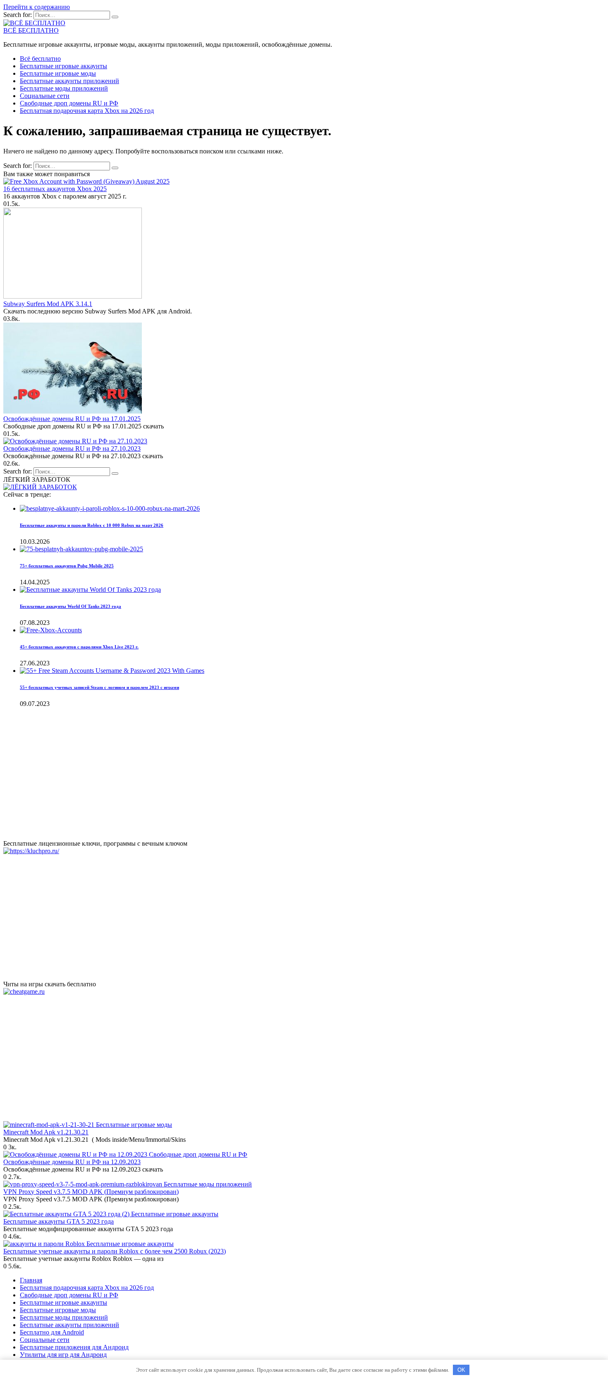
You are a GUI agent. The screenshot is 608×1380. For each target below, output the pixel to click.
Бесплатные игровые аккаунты (63, 65)
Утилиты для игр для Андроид (63, 1354)
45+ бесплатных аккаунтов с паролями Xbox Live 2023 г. (79, 646)
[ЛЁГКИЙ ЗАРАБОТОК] (40, 486)
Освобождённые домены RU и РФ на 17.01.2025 (72, 418)
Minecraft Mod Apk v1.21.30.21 (46, 1132)
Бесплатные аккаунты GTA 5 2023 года (58, 1221)
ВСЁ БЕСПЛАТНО (31, 30)
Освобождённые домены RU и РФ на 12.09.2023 (72, 1161)
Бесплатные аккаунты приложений (69, 80)
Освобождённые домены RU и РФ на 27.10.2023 (72, 448)
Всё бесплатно (40, 58)
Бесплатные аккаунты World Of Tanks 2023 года (70, 606)
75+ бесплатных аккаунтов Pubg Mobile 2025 (67, 565)
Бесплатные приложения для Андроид (74, 1347)
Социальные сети (44, 95)
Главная (31, 1280)
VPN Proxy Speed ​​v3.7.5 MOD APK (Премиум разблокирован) (91, 1191)
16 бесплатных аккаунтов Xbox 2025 (55, 188)
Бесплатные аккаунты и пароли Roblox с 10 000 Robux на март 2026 (91, 525)
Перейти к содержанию (36, 6)
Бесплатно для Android (52, 1332)
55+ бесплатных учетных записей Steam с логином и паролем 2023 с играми (99, 687)
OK (461, 1370)
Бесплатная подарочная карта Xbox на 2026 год (87, 110)
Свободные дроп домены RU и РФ (69, 103)
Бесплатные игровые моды (58, 73)
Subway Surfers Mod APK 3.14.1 (47, 303)
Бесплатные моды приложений (64, 88)
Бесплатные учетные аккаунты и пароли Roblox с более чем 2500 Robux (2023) (114, 1251)
